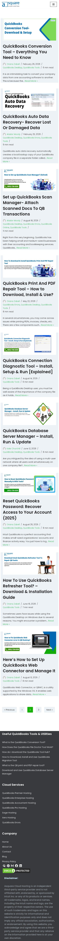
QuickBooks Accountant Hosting (19, 802)
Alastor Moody (13, 134)
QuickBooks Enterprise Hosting (18, 797)
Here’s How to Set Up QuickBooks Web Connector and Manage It (29, 665)
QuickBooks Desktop (12, 67)
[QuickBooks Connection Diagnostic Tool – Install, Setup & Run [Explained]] (29, 344)
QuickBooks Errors (31, 137)
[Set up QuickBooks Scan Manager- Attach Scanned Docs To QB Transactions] (29, 180)
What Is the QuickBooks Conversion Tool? (23, 742)
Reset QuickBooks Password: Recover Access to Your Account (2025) (27, 509)
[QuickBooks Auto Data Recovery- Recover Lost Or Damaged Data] (29, 99)
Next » (49, 709)
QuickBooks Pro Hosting (14, 807)
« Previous (9, 709)
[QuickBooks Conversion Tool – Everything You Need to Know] (29, 29)
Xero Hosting (9, 817)
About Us (7, 846)
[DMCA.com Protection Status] (16, 872)
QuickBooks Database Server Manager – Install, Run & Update (28, 436)
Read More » (31, 80)
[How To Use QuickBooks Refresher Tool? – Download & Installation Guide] (29, 563)
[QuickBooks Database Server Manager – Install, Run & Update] (29, 414)
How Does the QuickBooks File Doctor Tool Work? (27, 747)
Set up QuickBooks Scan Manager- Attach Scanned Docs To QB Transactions (27, 205)
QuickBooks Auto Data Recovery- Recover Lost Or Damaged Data (27, 122)
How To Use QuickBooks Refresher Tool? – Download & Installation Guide (27, 589)
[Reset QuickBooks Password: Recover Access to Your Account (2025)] (29, 484)
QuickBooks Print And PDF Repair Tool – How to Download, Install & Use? (29, 289)
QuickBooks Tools (31, 67)
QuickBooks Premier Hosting (16, 793)
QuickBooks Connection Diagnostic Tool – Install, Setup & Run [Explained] (28, 366)
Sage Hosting (9, 812)
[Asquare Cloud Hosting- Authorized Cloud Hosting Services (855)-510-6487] (10, 4)
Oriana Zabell (13, 64)
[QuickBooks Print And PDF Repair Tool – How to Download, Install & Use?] (29, 266)
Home (5, 841)
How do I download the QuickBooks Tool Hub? (26, 752)
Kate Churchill (13, 448)
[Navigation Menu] (53, 4)
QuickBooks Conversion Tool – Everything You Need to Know (27, 51)
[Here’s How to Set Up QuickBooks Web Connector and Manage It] (29, 643)
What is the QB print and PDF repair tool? (23, 765)
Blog (4, 856)
